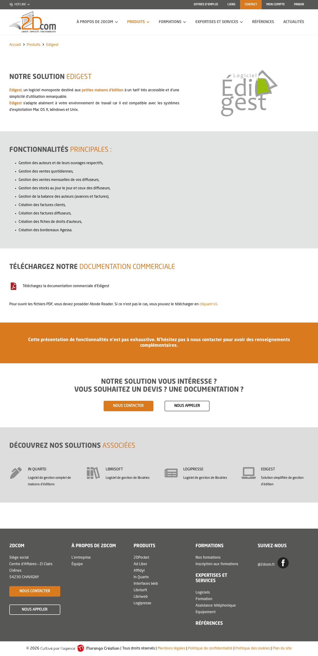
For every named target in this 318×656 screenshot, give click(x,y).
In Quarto (141, 577)
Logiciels (203, 593)
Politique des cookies (252, 649)
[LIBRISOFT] (96, 473)
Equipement (206, 612)
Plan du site (282, 649)
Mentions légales (171, 649)
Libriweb (141, 597)
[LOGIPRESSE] (174, 473)
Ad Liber (140, 564)
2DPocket (141, 558)
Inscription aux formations (217, 564)
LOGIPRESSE (193, 469)
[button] (19, 5)
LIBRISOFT (114, 469)
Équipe (77, 564)
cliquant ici (208, 304)
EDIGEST (268, 469)
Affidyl (139, 571)
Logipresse (142, 603)
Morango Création (102, 648)
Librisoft (140, 590)
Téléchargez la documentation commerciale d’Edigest (66, 286)
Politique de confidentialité (210, 649)
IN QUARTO (37, 469)
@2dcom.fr (267, 565)
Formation (204, 599)
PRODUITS (144, 546)
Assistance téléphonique (216, 606)
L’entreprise (81, 558)
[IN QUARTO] (18, 473)
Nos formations (208, 558)
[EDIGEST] (251, 473)
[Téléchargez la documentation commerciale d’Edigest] (16, 286)
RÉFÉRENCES (209, 623)
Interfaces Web (146, 584)
